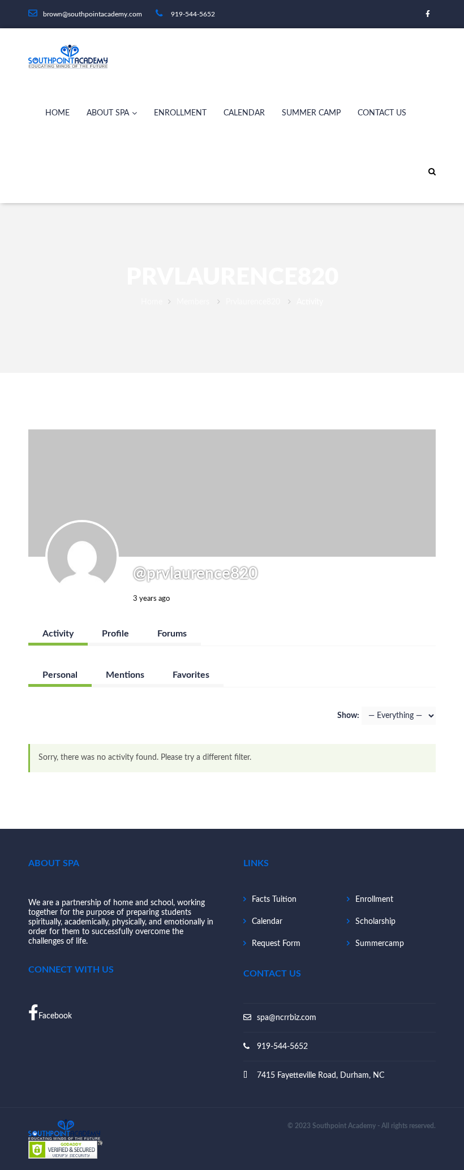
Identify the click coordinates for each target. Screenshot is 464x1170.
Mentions (125, 674)
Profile (115, 633)
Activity (58, 633)
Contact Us (382, 113)
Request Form (276, 944)
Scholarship (375, 922)
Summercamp (379, 944)
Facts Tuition (274, 900)
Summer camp (311, 113)
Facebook (55, 1016)
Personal (60, 674)
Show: (348, 716)
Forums (172, 633)
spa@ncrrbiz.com (286, 1018)
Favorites (191, 674)
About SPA (108, 113)
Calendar (244, 113)
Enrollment (180, 113)
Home (57, 113)
